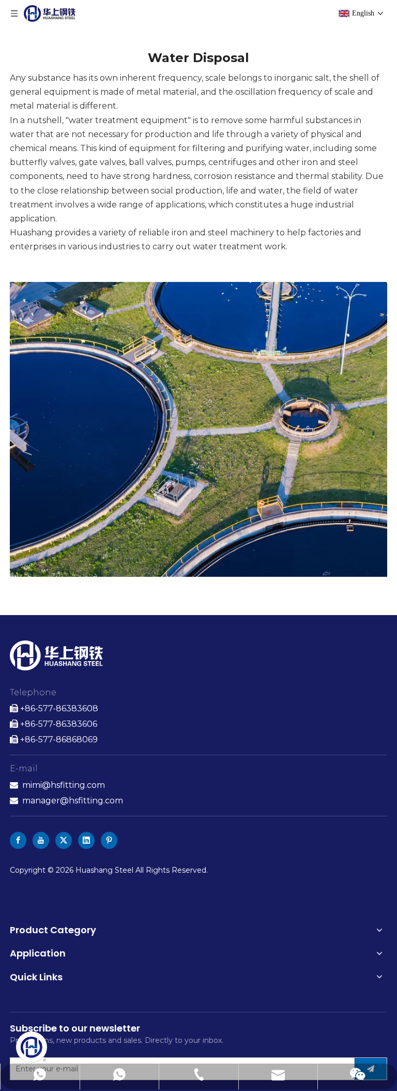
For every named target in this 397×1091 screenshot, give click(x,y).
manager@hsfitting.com (72, 800)
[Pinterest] (109, 840)
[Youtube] (41, 840)
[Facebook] (18, 840)
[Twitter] (63, 840)
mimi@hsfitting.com (63, 785)
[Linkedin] (86, 840)
